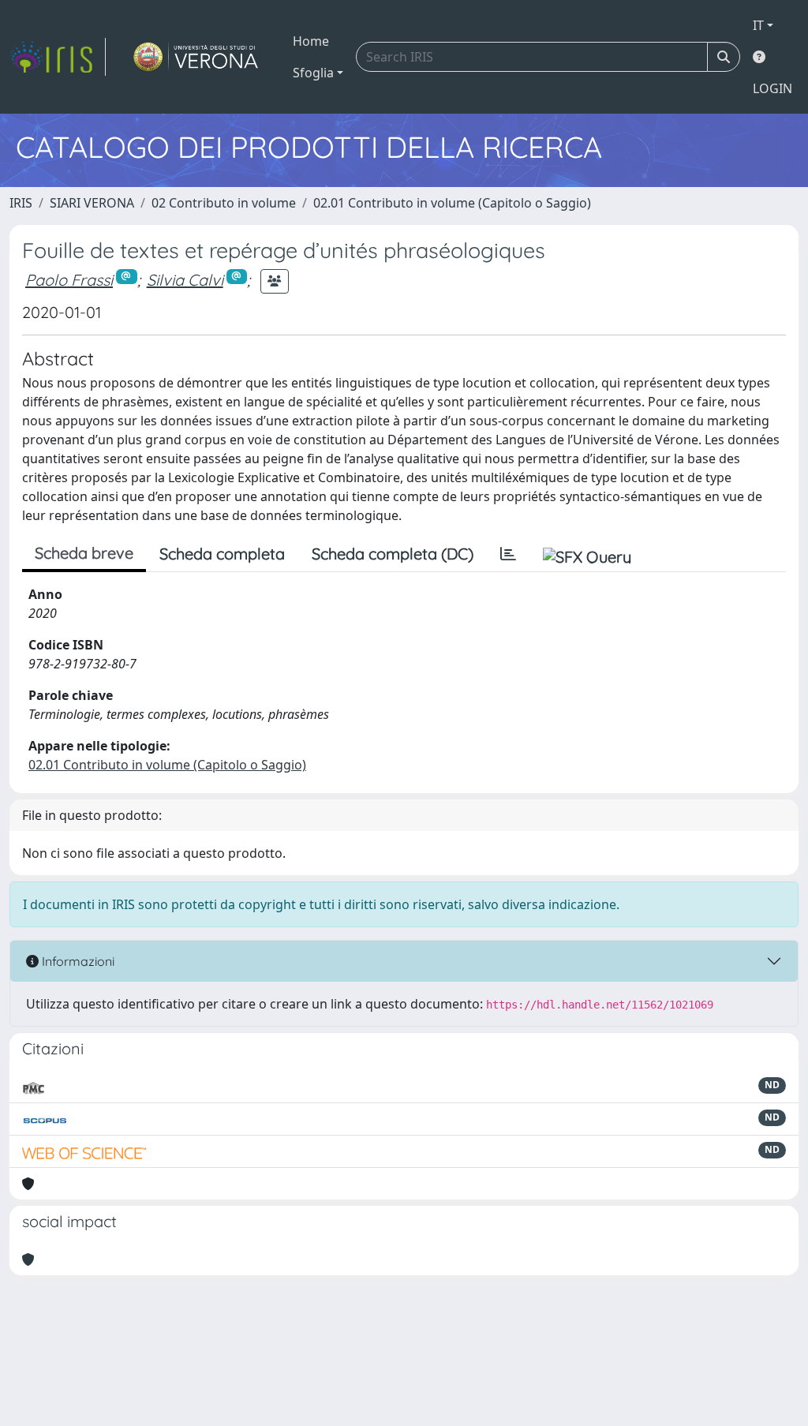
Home (311, 41)
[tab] (508, 554)
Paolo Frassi (69, 280)
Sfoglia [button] (313, 72)
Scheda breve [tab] (84, 553)
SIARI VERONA (92, 202)
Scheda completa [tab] (222, 553)
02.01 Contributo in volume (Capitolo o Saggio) (452, 202)
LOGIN (772, 88)
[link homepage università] (196, 57)
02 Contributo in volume (224, 202)
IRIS (20, 202)
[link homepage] (57, 57)
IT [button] (758, 25)
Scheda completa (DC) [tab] (392, 553)
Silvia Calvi (185, 280)
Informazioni (76, 961)
